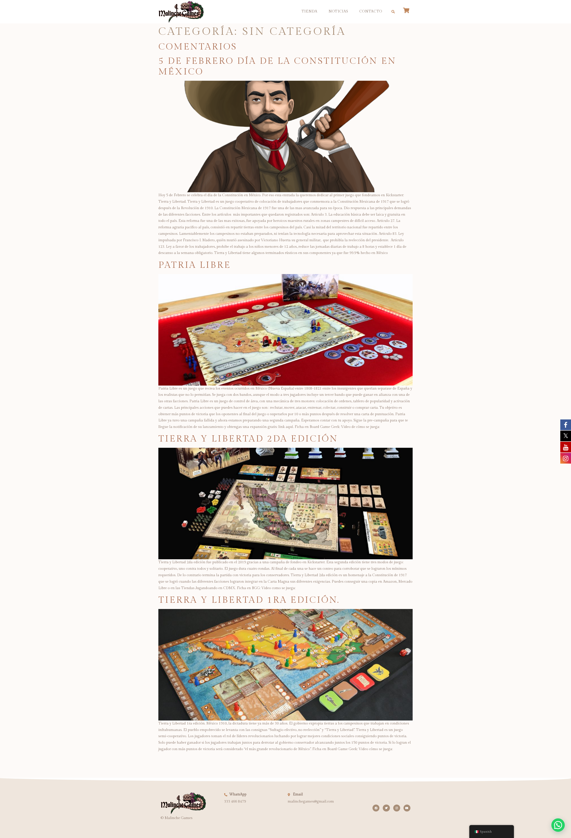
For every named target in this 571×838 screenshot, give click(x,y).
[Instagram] (396, 808)
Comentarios (197, 46)
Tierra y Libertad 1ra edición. (249, 600)
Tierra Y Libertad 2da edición (248, 438)
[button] (393, 11)
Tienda (309, 11)
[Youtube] (406, 808)
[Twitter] (386, 808)
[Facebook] (375, 808)
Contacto (371, 11)
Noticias (338, 11)
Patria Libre (194, 265)
